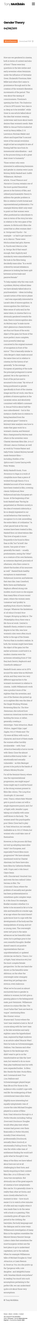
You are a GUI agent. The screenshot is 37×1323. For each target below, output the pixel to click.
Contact (21, 1314)
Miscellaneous (11, 41)
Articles (15, 1314)
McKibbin (14, 4)
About (10, 1314)
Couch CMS (21, 1320)
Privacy (10, 1318)
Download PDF (25, 41)
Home (5, 1314)
